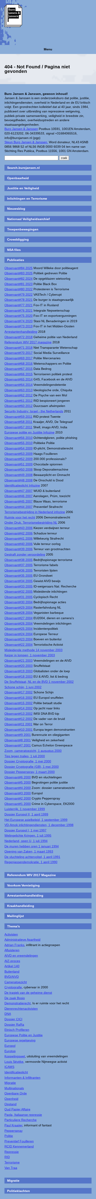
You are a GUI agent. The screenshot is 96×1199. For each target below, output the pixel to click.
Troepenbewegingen (22, 229)
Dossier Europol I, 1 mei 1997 (25, 830)
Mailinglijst (15, 916)
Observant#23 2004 (18, 639)
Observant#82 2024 (18, 278)
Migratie (10, 1083)
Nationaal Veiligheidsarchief (28, 219)
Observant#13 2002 (18, 713)
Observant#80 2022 (18, 289)
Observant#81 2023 (18, 284)
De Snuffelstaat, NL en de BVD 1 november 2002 (39, 681)
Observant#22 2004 (18, 644)
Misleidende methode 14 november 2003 (33, 650)
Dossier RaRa (14, 1024)
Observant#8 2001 (17, 740)
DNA (7, 1014)
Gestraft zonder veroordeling (24, 554)
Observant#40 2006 (18, 544)
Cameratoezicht (15, 982)
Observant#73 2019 (18, 326)
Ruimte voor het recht (19, 517)
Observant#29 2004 (18, 607)
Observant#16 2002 (18, 697)
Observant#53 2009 (18, 453)
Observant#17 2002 (18, 692)
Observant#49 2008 (18, 475)
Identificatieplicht (16, 1072)
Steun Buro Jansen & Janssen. (26, 142)
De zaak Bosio (14, 998)
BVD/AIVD (11, 976)
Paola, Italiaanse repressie (23, 1114)
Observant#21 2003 (18, 660)
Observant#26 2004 (18, 623)
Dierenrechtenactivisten (21, 1008)
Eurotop (10, 1051)
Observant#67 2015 (18, 369)
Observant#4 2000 (17, 788)
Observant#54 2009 (18, 448)
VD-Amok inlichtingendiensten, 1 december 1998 (38, 825)
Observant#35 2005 (18, 575)
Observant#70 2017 (18, 353)
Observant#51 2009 (18, 464)
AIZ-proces (12, 961)
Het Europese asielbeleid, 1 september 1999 (35, 820)
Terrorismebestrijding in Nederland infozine (34, 512)
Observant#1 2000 (17, 804)
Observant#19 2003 (18, 671)
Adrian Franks (14, 945)
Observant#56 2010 (18, 438)
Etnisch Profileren (16, 1030)
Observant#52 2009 (18, 459)
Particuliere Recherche (20, 1120)
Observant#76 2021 (18, 310)
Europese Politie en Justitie (23, 1035)
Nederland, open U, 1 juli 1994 (26, 841)
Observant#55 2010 (18, 443)
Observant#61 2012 (18, 400)
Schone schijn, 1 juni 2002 (23, 687)
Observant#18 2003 (18, 676)
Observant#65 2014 (18, 379)
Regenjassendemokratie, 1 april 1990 (30, 862)
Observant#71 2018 (18, 347)
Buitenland (11, 971)
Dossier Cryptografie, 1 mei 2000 (27, 761)
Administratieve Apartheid (22, 939)
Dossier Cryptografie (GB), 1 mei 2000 (31, 766)
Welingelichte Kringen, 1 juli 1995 (27, 835)
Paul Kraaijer (13, 1125)
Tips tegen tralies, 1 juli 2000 (24, 756)
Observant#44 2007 (18, 507)
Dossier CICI (13, 1019)
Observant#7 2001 (17, 745)
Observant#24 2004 (18, 634)
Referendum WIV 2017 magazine (28, 342)
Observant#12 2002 (18, 719)
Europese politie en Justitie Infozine (29, 432)
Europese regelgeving (19, 1040)
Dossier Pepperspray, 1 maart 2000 (29, 772)
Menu (48, 49)
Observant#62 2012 (18, 395)
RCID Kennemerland (19, 1146)
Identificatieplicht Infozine (22, 485)
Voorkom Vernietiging (23, 885)
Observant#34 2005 (18, 581)
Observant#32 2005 (18, 591)
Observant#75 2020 (18, 315)
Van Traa (10, 1168)
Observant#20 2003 (18, 666)
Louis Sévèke (13, 1061)
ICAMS (9, 1067)
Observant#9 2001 (17, 735)
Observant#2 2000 (17, 798)
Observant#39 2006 (18, 549)
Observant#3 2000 (17, 793)
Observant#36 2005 (18, 570)
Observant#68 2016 (18, 363)
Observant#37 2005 (18, 565)
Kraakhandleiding (20, 906)
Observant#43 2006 (18, 528)
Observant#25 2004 (18, 628)
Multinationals (14, 1088)
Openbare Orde (15, 1093)
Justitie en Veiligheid (23, 188)
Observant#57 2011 (18, 427)
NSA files (14, 250)
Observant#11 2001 (18, 724)
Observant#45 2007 (18, 501)
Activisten (11, 934)
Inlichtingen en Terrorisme (27, 198)
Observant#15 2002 (18, 703)
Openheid (11, 1099)
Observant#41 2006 (18, 538)
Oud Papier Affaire (17, 1109)
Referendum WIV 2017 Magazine (31, 875)
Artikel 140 (11, 966)
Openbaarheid (18, 178)
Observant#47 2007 (18, 491)
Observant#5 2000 (17, 782)
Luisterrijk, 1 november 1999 (24, 809)
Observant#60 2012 (18, 406)
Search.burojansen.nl (23, 168)
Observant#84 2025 (18, 268)
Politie (8, 1136)
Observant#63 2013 (18, 390)
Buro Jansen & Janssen (21, 129)
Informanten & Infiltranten (22, 1077)
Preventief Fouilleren (19, 1141)
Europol (9, 1045)
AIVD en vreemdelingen (21, 955)
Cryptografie (13, 987)
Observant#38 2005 (18, 560)
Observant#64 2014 (18, 384)
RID (7, 1157)
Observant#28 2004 (18, 612)
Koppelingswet (14, 1056)
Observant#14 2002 (18, 708)
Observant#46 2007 (18, 496)
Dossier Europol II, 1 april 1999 (26, 814)
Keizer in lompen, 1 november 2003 (29, 655)
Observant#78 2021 (18, 299)
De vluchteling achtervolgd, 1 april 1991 (32, 857)
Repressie (11, 1152)
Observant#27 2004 (18, 618)
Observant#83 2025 (18, 273)
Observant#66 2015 (18, 374)
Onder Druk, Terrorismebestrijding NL (30, 522)
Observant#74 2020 (18, 321)
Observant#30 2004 (18, 602)
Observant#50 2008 (18, 469)
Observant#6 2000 (17, 777)
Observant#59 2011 (18, 416)
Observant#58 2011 (18, 422)
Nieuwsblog (16, 208)
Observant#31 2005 (18, 597)
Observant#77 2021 (18, 305)
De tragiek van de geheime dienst (28, 992)
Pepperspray (13, 1130)
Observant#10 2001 (18, 729)
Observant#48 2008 (18, 480)
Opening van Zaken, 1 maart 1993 (28, 851)
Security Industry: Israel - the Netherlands (33, 411)
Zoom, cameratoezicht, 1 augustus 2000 (33, 750)
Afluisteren (11, 950)
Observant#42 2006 (18, 533)
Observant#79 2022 (18, 294)
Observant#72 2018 (18, 337)
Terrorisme (12, 1162)
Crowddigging (18, 239)
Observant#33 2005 (18, 586)
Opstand (10, 1104)
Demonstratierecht (17, 1003)
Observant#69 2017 (18, 358)
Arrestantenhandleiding (20, 331)
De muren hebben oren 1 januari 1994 (31, 846)
